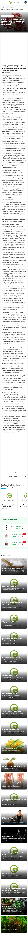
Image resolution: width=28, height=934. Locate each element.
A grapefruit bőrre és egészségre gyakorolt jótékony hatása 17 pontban (13, 603)
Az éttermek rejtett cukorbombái (12, 568)
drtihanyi (16, 2)
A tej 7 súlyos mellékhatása (10, 729)
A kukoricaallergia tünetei (10, 748)
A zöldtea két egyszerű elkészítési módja (12, 853)
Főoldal (2, 7)
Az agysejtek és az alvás (9, 675)
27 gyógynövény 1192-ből (9, 622)
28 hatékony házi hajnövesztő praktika (13, 711)
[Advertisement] (14, 48)
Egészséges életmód (9, 7)
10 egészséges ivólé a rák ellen (11, 657)
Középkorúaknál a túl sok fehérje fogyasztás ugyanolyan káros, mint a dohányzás (13, 639)
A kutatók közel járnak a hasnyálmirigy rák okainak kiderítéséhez (14, 889)
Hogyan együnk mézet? (9, 586)
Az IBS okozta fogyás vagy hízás (12, 783)
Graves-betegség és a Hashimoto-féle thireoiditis (14, 800)
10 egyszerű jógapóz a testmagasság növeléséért (9, 506)
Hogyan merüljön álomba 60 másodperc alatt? (10, 817)
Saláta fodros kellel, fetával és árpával (14, 926)
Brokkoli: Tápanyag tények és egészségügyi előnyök (11, 907)
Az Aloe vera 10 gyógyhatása (10, 693)
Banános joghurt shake (9, 874)
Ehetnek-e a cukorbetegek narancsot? (14, 766)
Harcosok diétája (7, 836)
